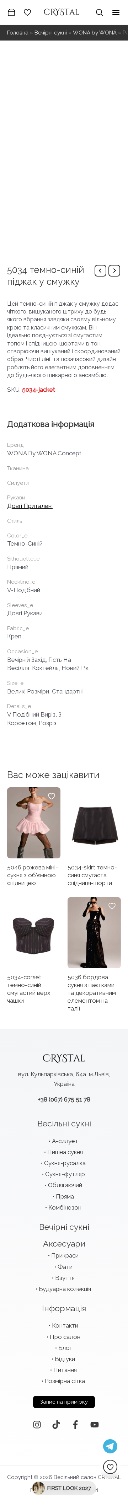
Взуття (65, 1277)
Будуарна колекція (65, 1288)
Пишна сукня (65, 1152)
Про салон (65, 1336)
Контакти (65, 1325)
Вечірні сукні (50, 33)
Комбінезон (64, 1207)
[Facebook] (75, 1424)
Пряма (65, 1196)
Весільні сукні (64, 1123)
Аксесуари (64, 1243)
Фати (65, 1266)
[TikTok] (56, 1424)
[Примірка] (11, 12)
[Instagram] (37, 1424)
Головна (17, 33)
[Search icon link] (99, 12)
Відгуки (65, 1358)
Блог (65, 1347)
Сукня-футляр (65, 1174)
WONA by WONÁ (95, 33)
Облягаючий (65, 1185)
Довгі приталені (30, 505)
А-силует (65, 1141)
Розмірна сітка (65, 1380)
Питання (65, 1369)
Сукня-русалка (65, 1163)
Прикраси (65, 1255)
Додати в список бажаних (51, 796)
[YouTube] (94, 1424)
